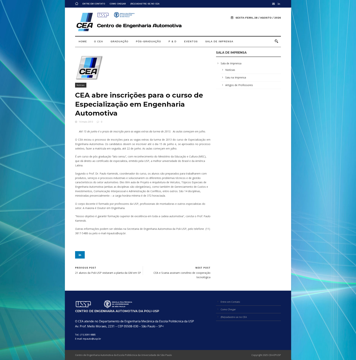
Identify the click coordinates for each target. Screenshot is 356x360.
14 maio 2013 (86, 121)
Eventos (191, 41)
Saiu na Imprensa (235, 77)
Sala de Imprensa (219, 41)
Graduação (119, 41)
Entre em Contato (94, 3)
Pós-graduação (148, 41)
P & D (173, 41)
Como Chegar (118, 3)
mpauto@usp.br (92, 338)
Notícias (80, 85)
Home (83, 41)
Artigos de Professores (239, 85)
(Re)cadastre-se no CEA (144, 3)
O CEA (98, 41)
